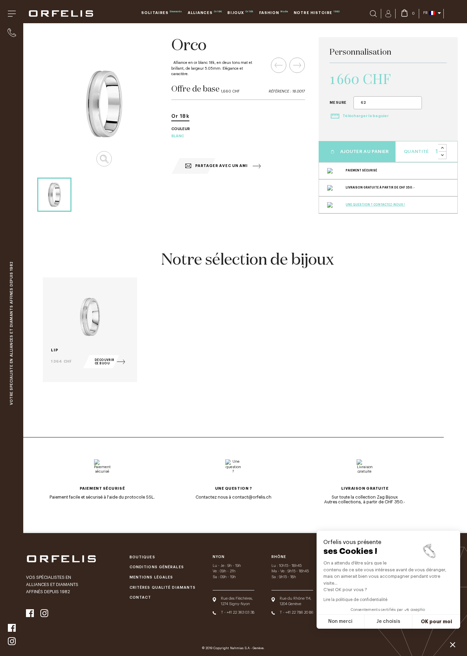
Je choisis (388, 621)
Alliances (205, 12)
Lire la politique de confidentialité (355, 600)
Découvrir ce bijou (105, 362)
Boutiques (142, 557)
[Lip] (278, 65)
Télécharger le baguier (365, 116)
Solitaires (161, 12)
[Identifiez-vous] (388, 13)
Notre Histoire (316, 12)
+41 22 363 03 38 (240, 612)
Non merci (340, 621)
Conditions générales (157, 567)
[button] (452, 644)
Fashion (273, 12)
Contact (140, 597)
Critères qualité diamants (163, 587)
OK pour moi (436, 621)
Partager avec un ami (221, 166)
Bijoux (240, 12)
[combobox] (387, 102)
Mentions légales (151, 577)
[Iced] (297, 65)
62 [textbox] (363, 102)
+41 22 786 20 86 (299, 612)
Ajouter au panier (364, 151)
